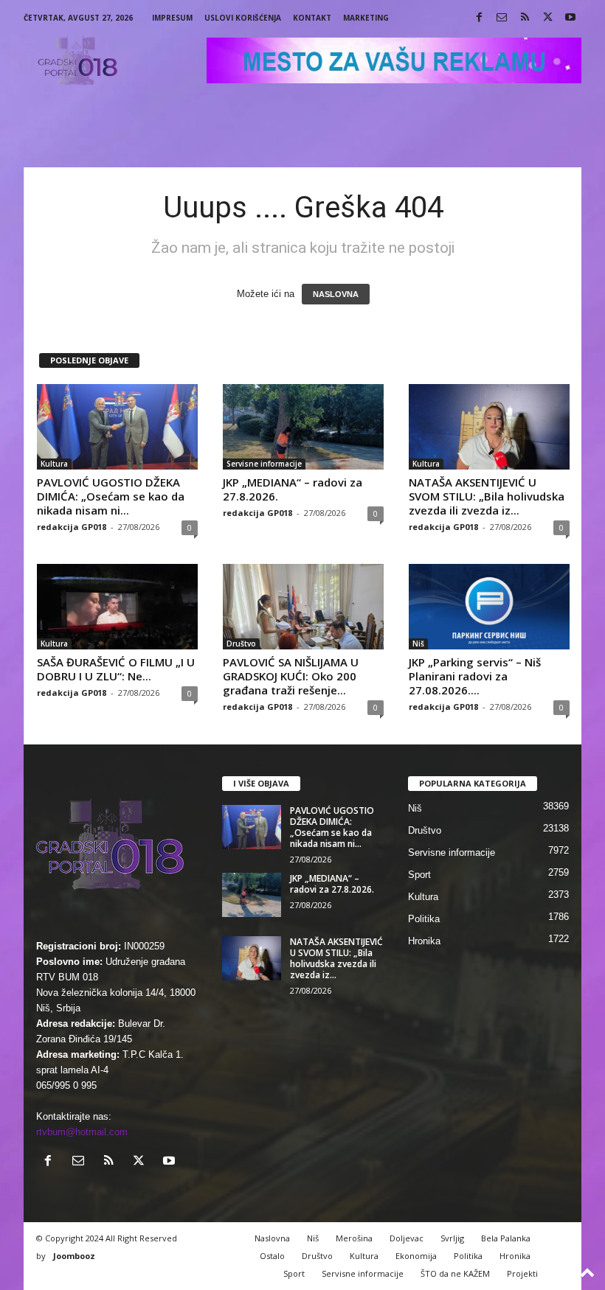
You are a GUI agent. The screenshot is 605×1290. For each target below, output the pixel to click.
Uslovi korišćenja (242, 18)
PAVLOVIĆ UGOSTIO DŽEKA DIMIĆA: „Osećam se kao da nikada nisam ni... (110, 496)
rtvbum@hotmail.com (82, 1131)
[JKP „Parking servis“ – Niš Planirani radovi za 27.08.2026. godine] (489, 606)
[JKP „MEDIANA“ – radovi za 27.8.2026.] (303, 427)
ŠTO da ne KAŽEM (455, 1273)
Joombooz (74, 1255)
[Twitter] (547, 18)
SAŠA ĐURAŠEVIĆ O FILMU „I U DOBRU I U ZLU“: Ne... (116, 669)
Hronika (424, 940)
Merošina (354, 1238)
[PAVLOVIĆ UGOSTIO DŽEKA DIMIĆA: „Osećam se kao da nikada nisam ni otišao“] (117, 427)
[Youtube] (570, 18)
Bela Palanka (505, 1238)
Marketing (366, 18)
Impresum (172, 18)
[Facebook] (479, 18)
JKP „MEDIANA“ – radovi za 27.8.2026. (292, 489)
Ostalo (272, 1255)
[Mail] (502, 18)
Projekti (522, 1273)
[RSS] (524, 18)
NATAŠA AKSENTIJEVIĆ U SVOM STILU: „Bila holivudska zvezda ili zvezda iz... (486, 496)
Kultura (54, 464)
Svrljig (452, 1238)
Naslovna (272, 1238)
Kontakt (312, 18)
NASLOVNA (336, 294)
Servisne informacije (264, 464)
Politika (424, 918)
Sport (419, 874)
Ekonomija (416, 1255)
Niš (418, 643)
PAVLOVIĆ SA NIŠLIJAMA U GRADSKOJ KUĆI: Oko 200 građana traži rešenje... (291, 676)
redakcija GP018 (71, 526)
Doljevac (407, 1238)
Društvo (241, 643)
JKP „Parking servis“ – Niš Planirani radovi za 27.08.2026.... (475, 676)
